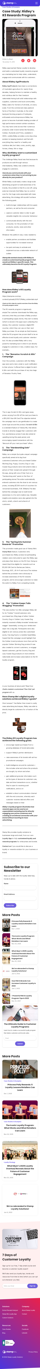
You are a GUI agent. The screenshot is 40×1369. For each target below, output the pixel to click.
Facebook (25, 1329)
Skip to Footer (0, 0)
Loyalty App (7, 838)
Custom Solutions (7, 1317)
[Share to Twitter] (28, 60)
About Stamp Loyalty (28, 1310)
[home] (9, 3)
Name (6, 884)
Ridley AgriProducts (9, 86)
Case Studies (6, 1329)
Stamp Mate (6, 552)
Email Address (9, 894)
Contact (24, 1314)
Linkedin (24, 1333)
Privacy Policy (33, 1352)
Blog (3, 1333)
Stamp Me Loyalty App (9, 1314)
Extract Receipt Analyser (10, 1310)
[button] (36, 3)
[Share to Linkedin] (34, 60)
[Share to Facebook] (22, 60)
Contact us (6, 846)
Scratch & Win (31, 425)
